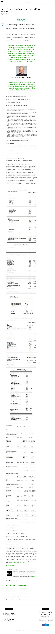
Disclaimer (34, 630)
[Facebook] (2, 19)
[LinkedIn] (2, 26)
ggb (7, 585)
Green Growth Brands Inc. (31, 32)
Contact (27, 630)
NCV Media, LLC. (19, 630)
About (24, 630)
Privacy (30, 630)
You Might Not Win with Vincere (9, 613)
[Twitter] (2, 23)
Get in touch (33, 576)
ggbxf (10, 585)
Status (38, 630)
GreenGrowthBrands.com (19, 562)
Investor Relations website (11, 541)
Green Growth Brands (19, 585)
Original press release (10, 565)
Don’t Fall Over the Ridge (9, 619)
